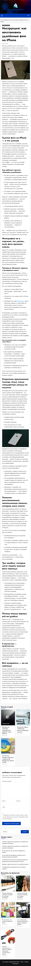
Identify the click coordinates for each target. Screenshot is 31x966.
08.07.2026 (5, 955)
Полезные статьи (6, 25)
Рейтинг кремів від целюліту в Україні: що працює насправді (15, 842)
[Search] (28, 15)
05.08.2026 (5, 899)
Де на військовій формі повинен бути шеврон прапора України (13, 856)
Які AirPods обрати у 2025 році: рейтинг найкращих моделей (23, 729)
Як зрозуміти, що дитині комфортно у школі (13, 851)
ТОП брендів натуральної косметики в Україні (14, 867)
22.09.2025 (5, 43)
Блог (2, 20)
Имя (4, 801)
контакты (15, 963)
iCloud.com (21, 301)
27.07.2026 (5, 924)
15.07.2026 (20, 926)
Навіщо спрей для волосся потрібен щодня (15, 864)
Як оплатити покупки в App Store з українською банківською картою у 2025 (8, 759)
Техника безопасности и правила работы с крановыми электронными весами (15, 860)
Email (18, 801)
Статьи (4, 889)
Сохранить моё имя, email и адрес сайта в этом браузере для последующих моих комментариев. (15, 816)
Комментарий (7, 781)
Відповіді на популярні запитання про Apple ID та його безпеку (7, 730)
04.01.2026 (5, 735)
